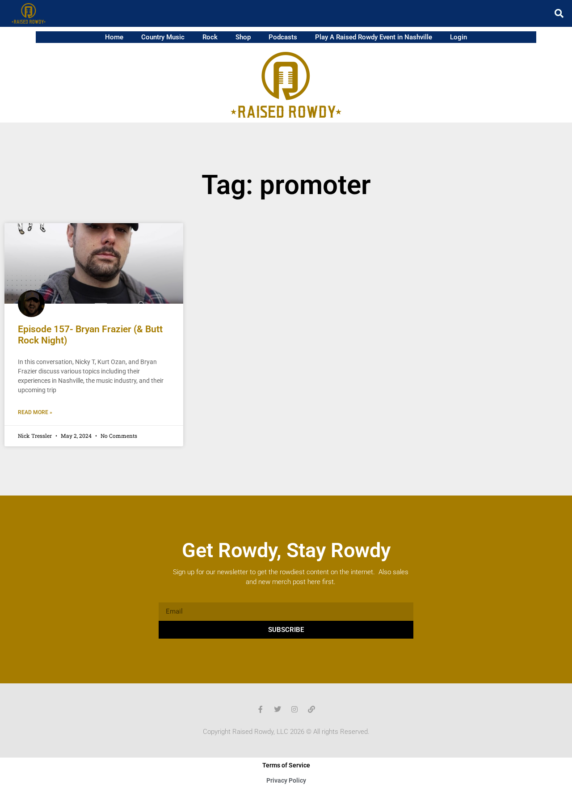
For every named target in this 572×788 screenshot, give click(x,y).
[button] (559, 13)
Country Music (163, 37)
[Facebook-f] (260, 709)
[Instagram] (294, 709)
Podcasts (283, 37)
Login (458, 37)
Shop (243, 37)
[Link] (311, 709)
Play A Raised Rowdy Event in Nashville (373, 37)
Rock (210, 37)
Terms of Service (286, 765)
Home (114, 37)
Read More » (35, 412)
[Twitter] (277, 709)
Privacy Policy (286, 780)
